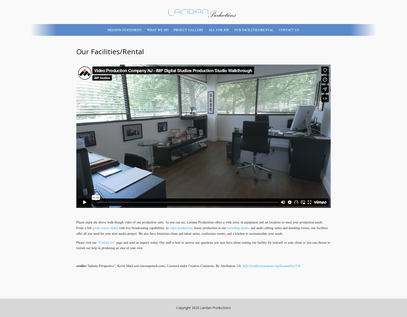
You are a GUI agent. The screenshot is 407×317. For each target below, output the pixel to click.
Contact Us (289, 30)
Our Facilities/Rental (254, 30)
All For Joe (219, 30)
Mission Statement (125, 30)
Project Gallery (189, 30)
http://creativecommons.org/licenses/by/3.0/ (272, 265)
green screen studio (105, 228)
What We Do (157, 30)
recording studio (238, 228)
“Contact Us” (106, 242)
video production (181, 228)
